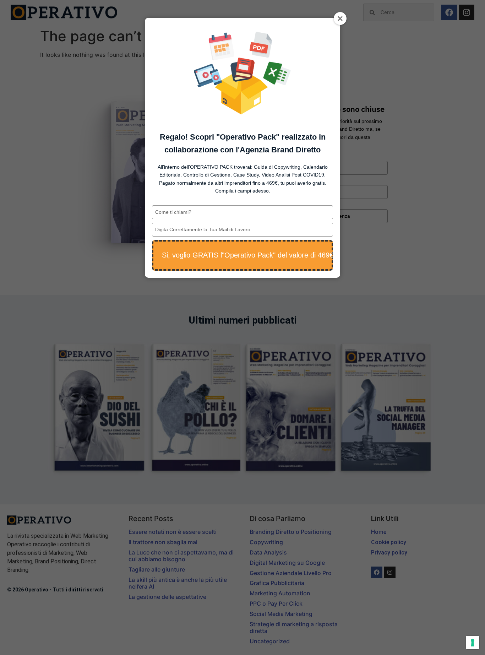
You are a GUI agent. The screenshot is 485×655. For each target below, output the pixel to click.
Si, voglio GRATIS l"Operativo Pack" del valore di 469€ (247, 255)
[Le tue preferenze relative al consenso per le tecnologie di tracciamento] (472, 642)
